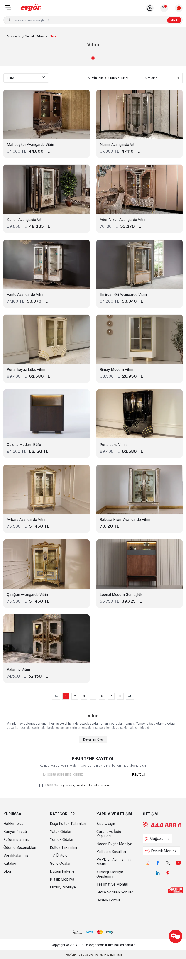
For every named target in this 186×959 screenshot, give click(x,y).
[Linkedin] (158, 873)
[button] (93, 58)
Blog (7, 871)
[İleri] (130, 696)
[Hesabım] (150, 8)
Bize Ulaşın (105, 824)
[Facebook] (158, 863)
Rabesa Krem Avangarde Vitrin (125, 519)
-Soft (68, 954)
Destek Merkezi (164, 851)
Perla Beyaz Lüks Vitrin (26, 369)
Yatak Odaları (61, 831)
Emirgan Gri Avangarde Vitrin (123, 294)
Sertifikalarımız (16, 855)
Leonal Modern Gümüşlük (121, 594)
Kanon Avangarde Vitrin (26, 220)
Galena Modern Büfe (24, 445)
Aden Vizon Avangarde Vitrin (123, 220)
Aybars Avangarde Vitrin (26, 519)
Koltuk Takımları (63, 847)
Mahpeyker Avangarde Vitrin (30, 144)
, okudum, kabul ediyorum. (78, 785)
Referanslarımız (16, 839)
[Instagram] (148, 863)
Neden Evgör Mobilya (114, 844)
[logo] (31, 8)
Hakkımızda (13, 824)
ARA (174, 20)
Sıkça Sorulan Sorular (114, 892)
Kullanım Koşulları (111, 852)
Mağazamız (159, 839)
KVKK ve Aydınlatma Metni (113, 862)
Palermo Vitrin (18, 669)
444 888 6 (166, 825)
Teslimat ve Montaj (112, 884)
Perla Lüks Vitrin (113, 445)
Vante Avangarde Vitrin (25, 294)
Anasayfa (14, 36)
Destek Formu (108, 900)
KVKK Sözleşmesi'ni (59, 785)
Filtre (10, 78)
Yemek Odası (34, 36)
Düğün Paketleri (63, 871)
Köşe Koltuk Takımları (68, 824)
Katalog (9, 863)
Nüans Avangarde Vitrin (119, 144)
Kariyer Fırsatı (15, 831)
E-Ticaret (79, 954)
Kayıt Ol (138, 774)
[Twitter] (168, 863)
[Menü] (8, 8)
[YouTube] (178, 863)
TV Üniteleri (59, 855)
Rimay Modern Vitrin (116, 369)
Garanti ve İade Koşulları (108, 833)
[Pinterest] (168, 873)
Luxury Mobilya (63, 887)
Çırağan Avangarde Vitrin (27, 594)
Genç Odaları (60, 863)
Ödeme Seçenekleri (19, 847)
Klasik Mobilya (62, 879)
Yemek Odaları (62, 839)
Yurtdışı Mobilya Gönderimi (109, 874)
